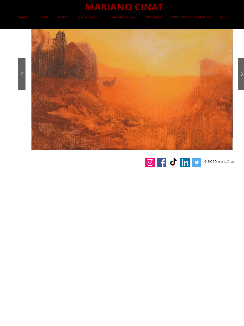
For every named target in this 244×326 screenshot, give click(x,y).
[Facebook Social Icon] (161, 162)
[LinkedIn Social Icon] (185, 162)
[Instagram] (150, 162)
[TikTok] (173, 162)
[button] (153, 17)
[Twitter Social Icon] (196, 162)
